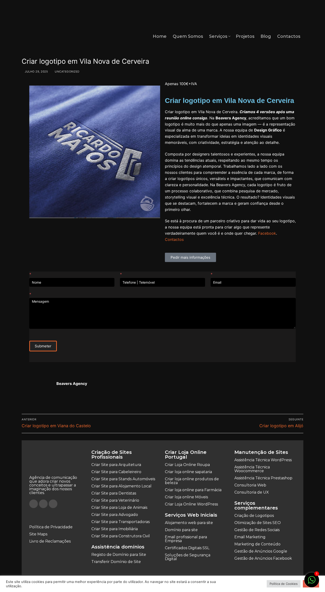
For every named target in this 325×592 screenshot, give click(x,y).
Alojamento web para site (189, 522)
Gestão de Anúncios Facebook (263, 558)
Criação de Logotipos (254, 515)
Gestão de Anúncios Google (260, 551)
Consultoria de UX (251, 492)
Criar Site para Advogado (114, 514)
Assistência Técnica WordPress (263, 460)
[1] (311, 582)
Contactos (174, 239)
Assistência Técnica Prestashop (263, 478)
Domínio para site (181, 530)
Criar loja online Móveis (186, 497)
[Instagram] (43, 504)
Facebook (267, 233)
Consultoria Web (250, 485)
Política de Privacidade (51, 527)
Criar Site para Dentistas (113, 493)
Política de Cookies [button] (284, 584)
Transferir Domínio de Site (116, 561)
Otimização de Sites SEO (257, 522)
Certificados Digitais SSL (187, 548)
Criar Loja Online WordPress (191, 504)
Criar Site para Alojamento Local (121, 486)
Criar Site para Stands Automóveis (123, 479)
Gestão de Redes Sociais (257, 530)
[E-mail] (31, 399)
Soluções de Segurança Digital (187, 557)
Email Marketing (250, 537)
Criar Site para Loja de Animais (119, 507)
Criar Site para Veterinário (115, 500)
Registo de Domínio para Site (118, 554)
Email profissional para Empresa (186, 539)
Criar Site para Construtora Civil (120, 536)
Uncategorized (66, 71)
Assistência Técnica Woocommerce (252, 469)
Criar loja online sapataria (188, 472)
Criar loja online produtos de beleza (192, 481)
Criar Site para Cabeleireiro (116, 472)
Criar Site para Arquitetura (116, 464)
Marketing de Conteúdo (257, 544)
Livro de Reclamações (50, 541)
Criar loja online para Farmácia (193, 490)
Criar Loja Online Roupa (187, 464)
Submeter (43, 346)
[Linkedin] (53, 504)
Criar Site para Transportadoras (120, 521)
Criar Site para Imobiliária (114, 529)
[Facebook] (33, 504)
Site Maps (38, 534)
